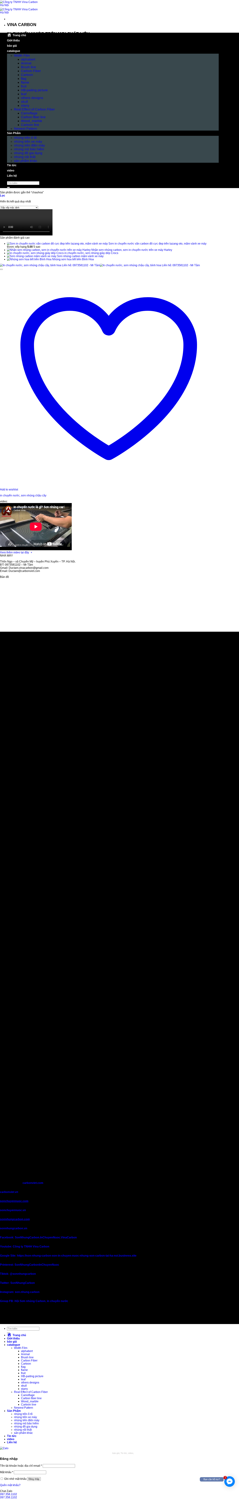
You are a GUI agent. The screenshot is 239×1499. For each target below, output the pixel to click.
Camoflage (29, 113)
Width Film (22, 55)
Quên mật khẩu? (10, 1485)
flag (23, 78)
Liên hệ (12, 175)
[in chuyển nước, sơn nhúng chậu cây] (100, 265)
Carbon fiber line (33, 117)
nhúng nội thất (25, 157)
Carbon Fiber (31, 71)
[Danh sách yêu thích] (1, 269)
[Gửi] (8, 187)
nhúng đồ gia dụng (28, 153)
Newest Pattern (25, 128)
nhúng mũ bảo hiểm (29, 149)
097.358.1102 (8, 1494)
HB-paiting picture (34, 90)
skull (24, 101)
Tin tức (11, 165)
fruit (23, 86)
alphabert (28, 59)
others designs (32, 98)
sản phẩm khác (25, 161)
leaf (23, 94)
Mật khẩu (6, 1472)
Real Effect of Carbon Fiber (34, 109)
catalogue (13, 50)
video (10, 170)
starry (25, 105)
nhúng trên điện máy (29, 145)
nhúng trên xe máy (28, 141)
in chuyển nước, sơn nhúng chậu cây (23, 495)
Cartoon (27, 75)
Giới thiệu (13, 40)
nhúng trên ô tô (25, 137)
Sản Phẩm (14, 133)
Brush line (28, 67)
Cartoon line (30, 125)
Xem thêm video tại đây (15, 552)
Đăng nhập (34, 1479)
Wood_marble (31, 121)
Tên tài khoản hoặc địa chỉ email (21, 1465)
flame (25, 82)
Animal (26, 63)
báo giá (12, 45)
